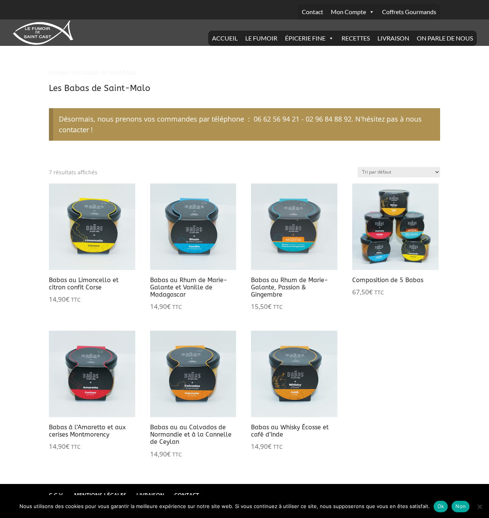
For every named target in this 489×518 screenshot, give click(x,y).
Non (460, 506)
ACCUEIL (225, 38)
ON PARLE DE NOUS (445, 38)
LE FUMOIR (261, 38)
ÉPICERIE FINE (305, 38)
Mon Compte (348, 11)
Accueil (58, 72)
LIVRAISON (393, 38)
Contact (312, 11)
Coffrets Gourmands (409, 11)
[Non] (479, 506)
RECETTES (356, 38)
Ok (440, 506)
